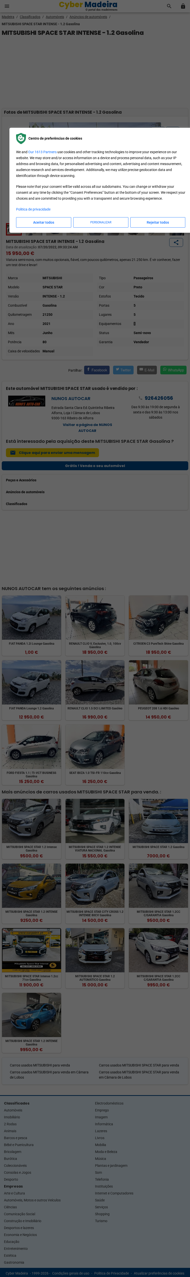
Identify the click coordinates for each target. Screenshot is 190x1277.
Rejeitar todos (158, 222)
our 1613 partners (42, 152)
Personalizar (100, 222)
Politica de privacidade (33, 209)
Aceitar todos (43, 222)
